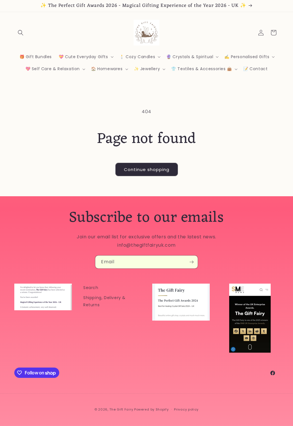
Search (90, 287)
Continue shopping (146, 169)
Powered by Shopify (151, 409)
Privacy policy (186, 409)
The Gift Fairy (121, 409)
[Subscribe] (191, 262)
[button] (20, 32)
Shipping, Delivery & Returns (104, 301)
